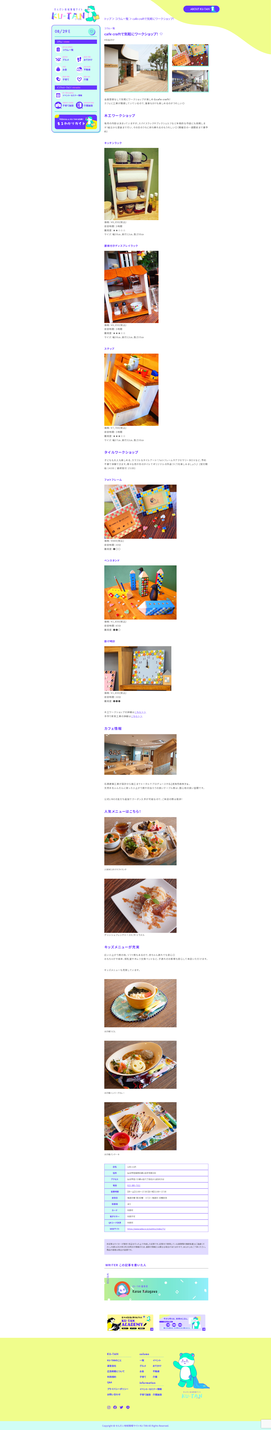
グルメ (66, 59)
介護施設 (88, 105)
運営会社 (111, 1365)
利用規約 (111, 1376)
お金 (65, 69)
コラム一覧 (68, 49)
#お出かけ (109, 39)
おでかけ (88, 59)
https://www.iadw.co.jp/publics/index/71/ (146, 1228)
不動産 (87, 69)
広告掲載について (115, 1371)
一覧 (142, 1360)
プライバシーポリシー (117, 1389)
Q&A (109, 1382)
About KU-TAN (200, 9)
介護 (86, 79)
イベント (157, 1360)
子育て (66, 79)
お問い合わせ (113, 1394)
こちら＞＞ (140, 712)
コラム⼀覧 (122, 19)
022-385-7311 (133, 1185)
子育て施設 (68, 105)
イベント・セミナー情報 (72, 95)
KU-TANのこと (114, 1360)
